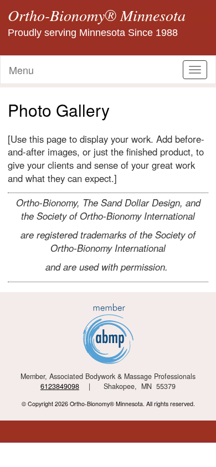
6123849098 (59, 386)
